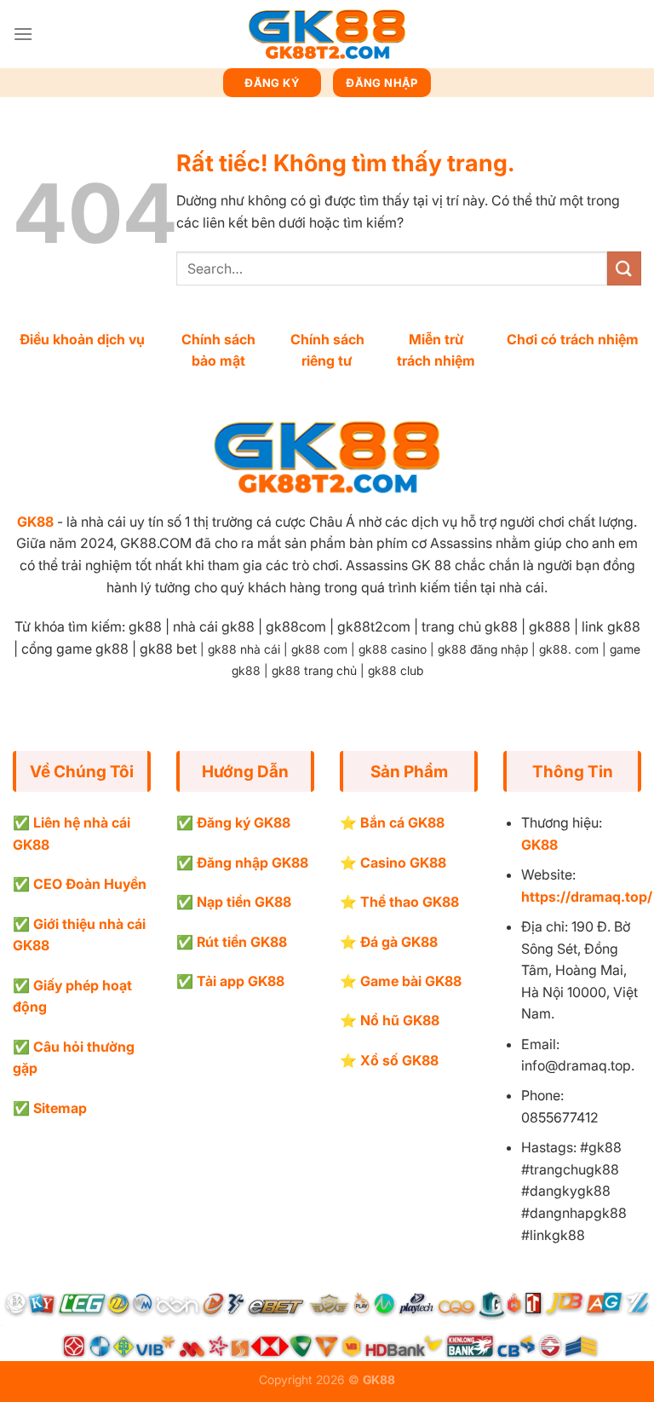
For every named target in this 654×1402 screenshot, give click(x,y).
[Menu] (23, 34)
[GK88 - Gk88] (327, 34)
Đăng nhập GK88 (252, 862)
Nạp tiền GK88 (244, 901)
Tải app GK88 (240, 980)
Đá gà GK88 (399, 941)
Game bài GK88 (411, 980)
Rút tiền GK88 (242, 941)
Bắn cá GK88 (402, 822)
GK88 (35, 521)
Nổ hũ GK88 (399, 1020)
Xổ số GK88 (399, 1060)
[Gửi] (624, 268)
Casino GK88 (403, 862)
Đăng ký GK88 (243, 822)
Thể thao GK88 (409, 901)
